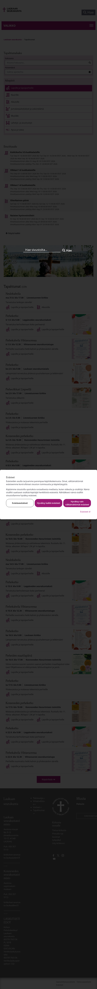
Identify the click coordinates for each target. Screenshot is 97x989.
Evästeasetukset (20, 503)
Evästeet (85, 511)
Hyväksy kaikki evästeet (48, 503)
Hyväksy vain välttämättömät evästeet (77, 503)
